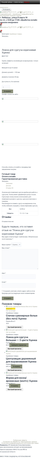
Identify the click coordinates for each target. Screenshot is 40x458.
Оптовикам (4, 15)
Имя (4, 273)
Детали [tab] (8, 186)
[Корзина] (1, 25)
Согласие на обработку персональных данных (20, 441)
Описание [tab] (9, 183)
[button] (9, 14)
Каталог (9, 14)
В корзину (7, 91)
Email (4, 282)
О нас (10, 15)
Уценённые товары (19, 14)
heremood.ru (4, 7)
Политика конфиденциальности (13, 443)
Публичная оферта (20, 440)
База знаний (16, 15)
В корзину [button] (16, 366)
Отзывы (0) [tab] (9, 188)
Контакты (29, 14)
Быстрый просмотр (14, 327)
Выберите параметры (19, 345)
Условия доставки (32, 443)
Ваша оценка (6, 244)
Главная (3, 14)
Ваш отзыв (6, 248)
